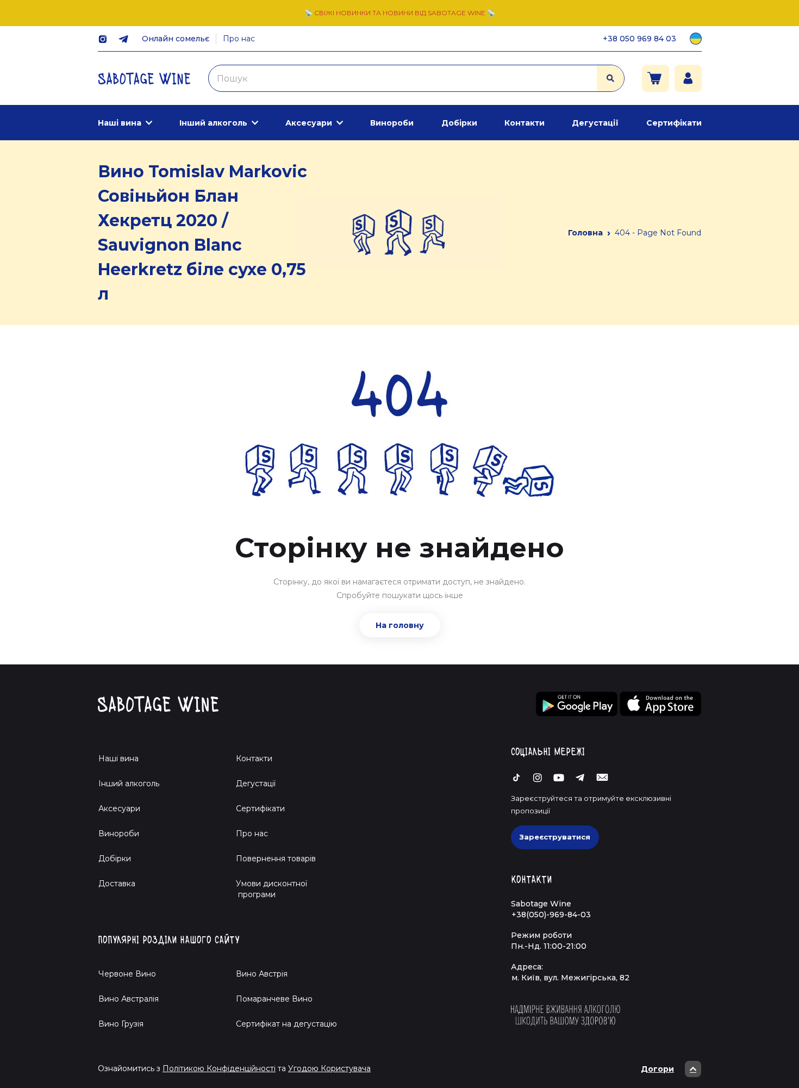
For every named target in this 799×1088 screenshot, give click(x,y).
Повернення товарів (276, 858)
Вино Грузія (120, 1024)
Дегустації (595, 123)
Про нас (239, 38)
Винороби (392, 123)
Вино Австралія (128, 999)
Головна (585, 233)
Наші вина (119, 123)
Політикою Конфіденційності (219, 1068)
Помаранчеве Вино (274, 999)
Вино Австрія (262, 974)
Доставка (116, 883)
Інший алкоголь (213, 123)
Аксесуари (308, 123)
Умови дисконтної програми (267, 889)
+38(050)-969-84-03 (551, 914)
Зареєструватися (555, 836)
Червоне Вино (127, 974)
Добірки (459, 123)
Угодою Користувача (329, 1068)
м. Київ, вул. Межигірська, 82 (570, 978)
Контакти (524, 123)
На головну (400, 625)
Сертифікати (674, 123)
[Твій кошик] (655, 78)
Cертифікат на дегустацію (286, 1024)
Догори (657, 1069)
